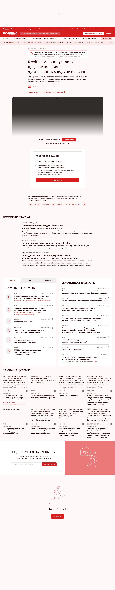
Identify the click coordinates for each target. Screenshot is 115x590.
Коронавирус (46, 204)
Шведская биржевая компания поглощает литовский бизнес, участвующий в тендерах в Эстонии (28, 352)
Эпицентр (17, 38)
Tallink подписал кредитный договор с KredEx (46, 243)
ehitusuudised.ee (39, 29)
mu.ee (104, 29)
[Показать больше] (109, 29)
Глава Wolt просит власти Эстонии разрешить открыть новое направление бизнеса (14, 398)
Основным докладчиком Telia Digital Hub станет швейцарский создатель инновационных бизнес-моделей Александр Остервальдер (99, 433)
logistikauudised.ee (95, 29)
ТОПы (69, 38)
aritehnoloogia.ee (61, 29)
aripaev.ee (18, 29)
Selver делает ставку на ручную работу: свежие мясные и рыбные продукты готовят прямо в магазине (51, 256)
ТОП (4, 424)
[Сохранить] (52, 293)
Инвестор (25, 38)
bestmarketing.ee (28, 29)
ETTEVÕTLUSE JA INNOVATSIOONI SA (69, 204)
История (76, 38)
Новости (25, 223)
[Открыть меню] (11, 29)
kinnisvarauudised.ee (83, 29)
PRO (82, 38)
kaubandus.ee (72, 29)
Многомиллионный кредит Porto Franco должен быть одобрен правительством (42, 226)
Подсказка (62, 38)
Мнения (45, 38)
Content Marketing (33, 253)
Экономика (32, 204)
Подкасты (53, 38)
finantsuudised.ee (50, 29)
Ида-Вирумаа (36, 38)
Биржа (24, 240)
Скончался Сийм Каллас (23, 322)
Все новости (7, 38)
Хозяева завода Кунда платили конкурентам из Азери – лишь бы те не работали (43, 431)
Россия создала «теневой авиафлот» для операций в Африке (85, 301)
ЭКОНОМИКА (32, 48)
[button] (26, 464)
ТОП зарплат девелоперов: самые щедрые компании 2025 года (13, 431)
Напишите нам (90, 38)
